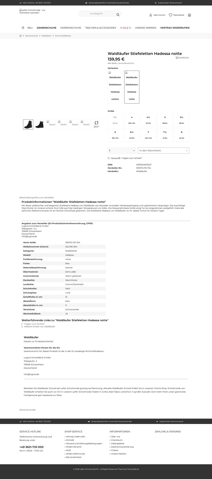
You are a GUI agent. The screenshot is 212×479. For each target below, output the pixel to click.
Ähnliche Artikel (27, 410)
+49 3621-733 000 (31, 447)
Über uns (115, 436)
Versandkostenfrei (126, 63)
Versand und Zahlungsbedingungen (84, 443)
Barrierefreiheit (73, 457)
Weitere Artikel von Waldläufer (39, 326)
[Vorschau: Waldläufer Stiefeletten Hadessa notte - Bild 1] (28, 124)
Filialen (114, 450)
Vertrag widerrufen (75, 436)
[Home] (22, 28)
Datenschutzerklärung (122, 446)
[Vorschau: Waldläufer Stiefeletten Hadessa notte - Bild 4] (62, 124)
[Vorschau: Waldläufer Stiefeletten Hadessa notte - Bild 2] (39, 124)
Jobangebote (117, 443)
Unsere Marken (118, 453)
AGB (68, 450)
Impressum (117, 440)
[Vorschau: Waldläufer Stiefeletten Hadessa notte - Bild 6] (85, 124)
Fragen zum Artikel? (131, 158)
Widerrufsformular (75, 453)
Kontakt (70, 440)
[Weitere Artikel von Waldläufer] (182, 57)
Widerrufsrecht (73, 446)
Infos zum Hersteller (44, 197)
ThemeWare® (133, 469)
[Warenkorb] (189, 15)
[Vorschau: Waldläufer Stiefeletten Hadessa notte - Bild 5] (74, 124)
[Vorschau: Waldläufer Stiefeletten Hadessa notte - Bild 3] (51, 124)
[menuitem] (189, 15)
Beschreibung (26, 197)
